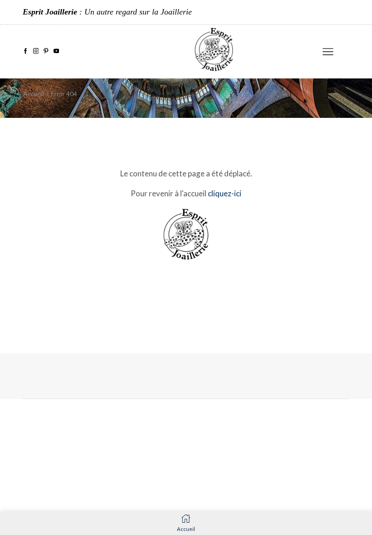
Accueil (33, 93)
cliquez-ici (224, 193)
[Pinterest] (46, 51)
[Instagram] (36, 51)
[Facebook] (26, 51)
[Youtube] (56, 51)
